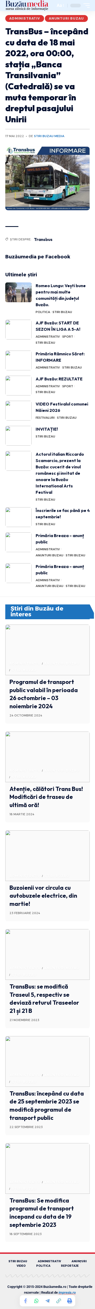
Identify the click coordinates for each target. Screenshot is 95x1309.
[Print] (69, 1300)
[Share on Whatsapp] (36, 1300)
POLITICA (43, 312)
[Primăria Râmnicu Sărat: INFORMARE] (18, 360)
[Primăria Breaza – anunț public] (18, 542)
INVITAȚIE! (47, 429)
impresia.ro (67, 1292)
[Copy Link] (58, 1300)
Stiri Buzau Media (49, 136)
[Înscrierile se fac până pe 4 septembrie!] (18, 517)
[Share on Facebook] (25, 1300)
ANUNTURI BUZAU (66, 18)
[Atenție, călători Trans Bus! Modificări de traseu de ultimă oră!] (47, 757)
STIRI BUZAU (62, 312)
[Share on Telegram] (47, 1300)
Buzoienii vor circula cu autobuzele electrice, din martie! (43, 896)
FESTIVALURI (45, 418)
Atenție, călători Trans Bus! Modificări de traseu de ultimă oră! (46, 797)
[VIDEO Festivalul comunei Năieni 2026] (18, 411)
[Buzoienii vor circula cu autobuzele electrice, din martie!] (47, 855)
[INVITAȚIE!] (18, 436)
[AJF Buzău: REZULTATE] (18, 385)
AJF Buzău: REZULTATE (59, 378)
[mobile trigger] (85, 5)
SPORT (67, 336)
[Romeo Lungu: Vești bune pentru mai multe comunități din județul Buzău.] (18, 292)
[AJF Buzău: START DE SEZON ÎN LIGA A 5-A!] (18, 329)
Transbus (43, 239)
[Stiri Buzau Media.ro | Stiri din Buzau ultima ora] (27, 5)
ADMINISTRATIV (24, 18)
